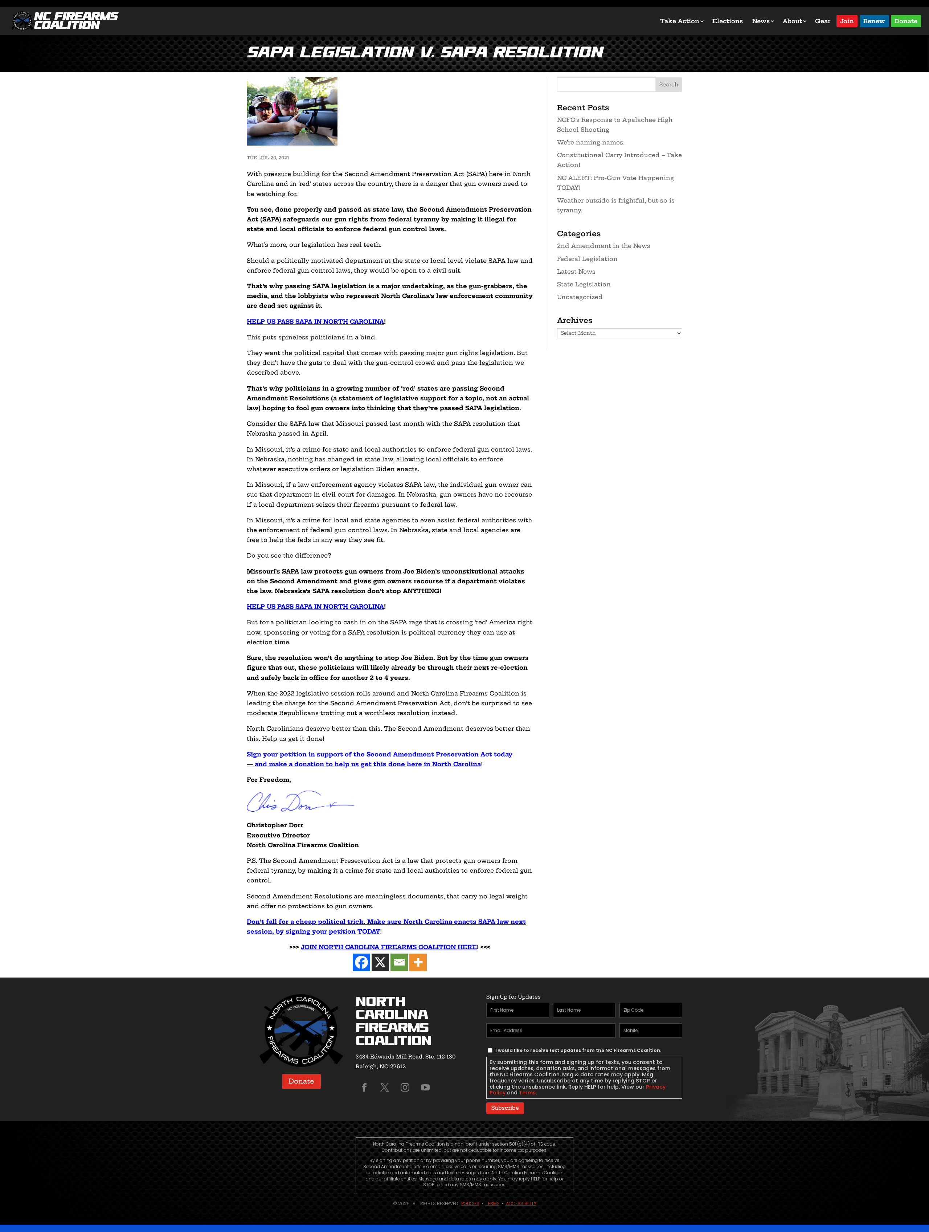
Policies (470, 1203)
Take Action (679, 21)
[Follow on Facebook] (364, 1087)
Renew (874, 20)
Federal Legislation (587, 258)
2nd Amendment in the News (603, 245)
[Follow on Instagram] (405, 1087)
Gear (823, 21)
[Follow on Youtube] (425, 1087)
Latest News (576, 271)
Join (847, 20)
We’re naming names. (591, 142)
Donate (906, 20)
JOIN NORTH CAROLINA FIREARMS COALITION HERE (389, 947)
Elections (727, 21)
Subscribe (505, 1108)
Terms (527, 1092)
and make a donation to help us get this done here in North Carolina (368, 764)
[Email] (399, 962)
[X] (380, 962)
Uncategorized (580, 297)
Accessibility (521, 1203)
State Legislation (584, 284)
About (792, 21)
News (761, 21)
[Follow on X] (384, 1087)
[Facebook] (361, 962)
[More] (418, 962)
